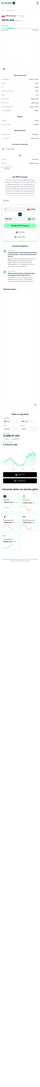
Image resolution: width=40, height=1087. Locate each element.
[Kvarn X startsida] (8, 3)
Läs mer (6, 200)
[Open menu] (37, 3)
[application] (20, 460)
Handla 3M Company (20, 226)
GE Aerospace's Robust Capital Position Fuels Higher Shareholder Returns (21, 274)
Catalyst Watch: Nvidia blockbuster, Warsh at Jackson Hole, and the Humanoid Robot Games (22, 254)
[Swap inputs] (20, 214)
